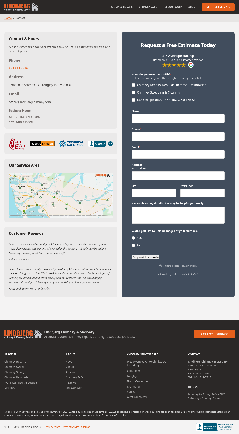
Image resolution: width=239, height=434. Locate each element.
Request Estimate (145, 257)
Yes (139, 238)
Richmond (133, 386)
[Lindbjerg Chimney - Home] (21, 7)
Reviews (71, 382)
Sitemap (85, 427)
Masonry (9, 387)
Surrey (131, 391)
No (139, 245)
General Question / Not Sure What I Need (166, 100)
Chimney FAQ (74, 377)
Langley (132, 376)
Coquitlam (133, 371)
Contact (70, 367)
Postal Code (186, 185)
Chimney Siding (14, 372)
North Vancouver (137, 381)
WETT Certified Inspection (20, 382)
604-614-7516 (18, 68)
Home (8, 18)
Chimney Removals (16, 377)
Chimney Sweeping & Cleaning (158, 92)
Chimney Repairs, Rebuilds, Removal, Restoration (172, 85)
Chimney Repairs (122, 6)
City (134, 185)
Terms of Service (70, 427)
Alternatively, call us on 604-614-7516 (178, 274)
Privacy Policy (189, 265)
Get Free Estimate (218, 6)
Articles (70, 372)
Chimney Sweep (148, 6)
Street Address (140, 168)
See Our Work (173, 6)
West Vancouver (137, 397)
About (192, 6)
